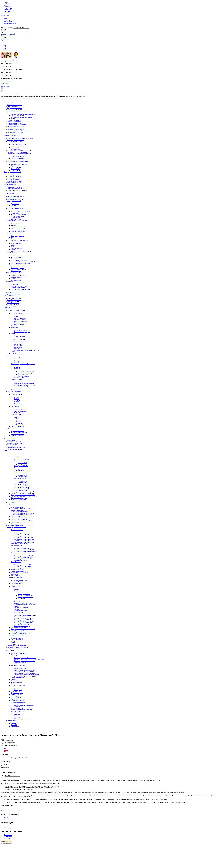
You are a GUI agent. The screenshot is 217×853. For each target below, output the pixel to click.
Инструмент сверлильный (15, 233)
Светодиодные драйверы (21, 624)
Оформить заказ (5, 86)
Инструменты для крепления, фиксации (19, 251)
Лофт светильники (12, 106)
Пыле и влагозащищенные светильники (19, 150)
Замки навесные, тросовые (15, 199)
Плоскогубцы (15, 207)
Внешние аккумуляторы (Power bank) (25, 385)
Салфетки (14, 353)
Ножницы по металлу (17, 230)
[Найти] (17, 93)
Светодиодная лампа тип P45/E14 (24, 542)
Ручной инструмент (10, 193)
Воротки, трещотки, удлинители (16, 196)
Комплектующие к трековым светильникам (23, 114)
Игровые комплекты (20, 319)
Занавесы (17, 601)
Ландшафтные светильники (15, 188)
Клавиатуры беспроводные (22, 332)
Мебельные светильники (14, 121)
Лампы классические (17, 530)
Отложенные (8, 836)
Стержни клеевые (16, 280)
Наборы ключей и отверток (19, 269)
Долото (13, 245)
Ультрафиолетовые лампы (18, 571)
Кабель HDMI (18, 345)
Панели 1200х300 (16, 167)
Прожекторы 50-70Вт (13, 178)
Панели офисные (16, 457)
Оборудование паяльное (14, 272)
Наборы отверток (16, 271)
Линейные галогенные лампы (19, 572)
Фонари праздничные (20, 610)
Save (7, 751)
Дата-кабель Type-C (23, 376)
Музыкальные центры (17, 434)
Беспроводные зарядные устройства (24, 383)
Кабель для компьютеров (18, 341)
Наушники (17, 362)
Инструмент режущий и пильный (17, 220)
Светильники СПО (16, 147)
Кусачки (13, 225)
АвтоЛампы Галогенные (14, 441)
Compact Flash (18, 409)
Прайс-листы (8, 8)
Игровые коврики (19, 324)
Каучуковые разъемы (17, 680)
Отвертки (10, 281)
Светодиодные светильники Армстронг (19, 153)
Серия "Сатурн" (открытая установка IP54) (26, 674)
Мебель (13, 351)
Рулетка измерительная (17, 216)
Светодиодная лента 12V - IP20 (23, 618)
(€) (5, 48)
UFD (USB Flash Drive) (17, 394)
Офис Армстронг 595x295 (21, 489)
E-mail (2, 32)
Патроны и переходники (18, 685)
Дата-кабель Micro (23, 374)
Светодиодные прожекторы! (12, 172)
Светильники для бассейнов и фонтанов (19, 131)
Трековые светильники (17, 115)
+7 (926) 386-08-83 (6, 66)
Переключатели (15, 691)
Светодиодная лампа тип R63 (22, 568)
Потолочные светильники (15, 109)
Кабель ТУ (14, 725)
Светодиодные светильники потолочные (23, 629)
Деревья (16, 600)
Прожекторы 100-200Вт (14, 176)
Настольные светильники (18, 627)
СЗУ (15, 388)
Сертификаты (8, 6)
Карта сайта (7, 827)
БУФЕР (6, 450)
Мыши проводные (19, 336)
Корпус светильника (17, 639)
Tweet (5, 748)
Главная (3, 99)
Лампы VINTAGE (16, 575)
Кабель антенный (19, 377)
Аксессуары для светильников (19, 499)
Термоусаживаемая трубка (18, 700)
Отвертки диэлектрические (19, 286)
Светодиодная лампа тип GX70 (23, 559)
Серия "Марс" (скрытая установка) (24, 671)
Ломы (12, 246)
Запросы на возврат (9, 21)
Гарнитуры (17, 361)
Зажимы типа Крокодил (14, 198)
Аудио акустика (12, 428)
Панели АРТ (11, 502)
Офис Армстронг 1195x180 (22, 478)
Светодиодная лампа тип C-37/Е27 (24, 539)
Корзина (3, 85)
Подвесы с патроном (17, 693)
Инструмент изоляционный (15, 219)
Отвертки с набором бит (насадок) (21, 289)
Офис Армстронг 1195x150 (22, 472)
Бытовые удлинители (17, 655)
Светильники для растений (15, 127)
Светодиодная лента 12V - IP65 (23, 620)
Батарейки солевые (13, 304)
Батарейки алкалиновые (14, 300)
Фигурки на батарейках (21, 607)
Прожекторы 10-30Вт (13, 175)
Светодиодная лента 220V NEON (24, 621)
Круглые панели (15, 166)
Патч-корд (17, 348)
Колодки (13, 683)
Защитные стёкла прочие (47, 99)
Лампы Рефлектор (16, 562)
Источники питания (17, 638)
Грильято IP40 (22, 469)
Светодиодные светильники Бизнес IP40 (22, 493)
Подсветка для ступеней (18, 507)
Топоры (13, 249)
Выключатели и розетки (18, 665)
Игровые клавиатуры (20, 321)
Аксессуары (9, 99)
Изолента (13, 679)
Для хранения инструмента (15, 294)
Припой (13, 278)
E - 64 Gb (17, 403)
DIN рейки (17, 714)
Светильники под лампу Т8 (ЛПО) (17, 647)
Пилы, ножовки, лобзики (18, 231)
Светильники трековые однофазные (21, 117)
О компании (7, 3)
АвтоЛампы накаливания (14, 443)
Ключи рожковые (16, 257)
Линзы (13, 641)
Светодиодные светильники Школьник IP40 (24, 496)
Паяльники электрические (18, 275)
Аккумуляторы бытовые (14, 298)
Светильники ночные (17, 584)
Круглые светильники (17, 146)
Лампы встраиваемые (17, 552)
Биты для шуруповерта (17, 236)
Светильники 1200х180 (17, 156)
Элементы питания (9, 295)
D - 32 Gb (17, 402)
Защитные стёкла (34, 99)
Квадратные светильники (18, 144)
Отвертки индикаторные (18, 287)
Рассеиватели (15, 644)
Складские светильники (14, 182)
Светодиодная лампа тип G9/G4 (23, 548)
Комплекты (14, 326)
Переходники (18, 690)
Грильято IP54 (22, 470)
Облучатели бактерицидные (19, 498)
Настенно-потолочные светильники (17, 124)
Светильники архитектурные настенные (22, 513)
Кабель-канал (15, 726)
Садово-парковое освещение (15, 504)
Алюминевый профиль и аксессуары (25, 615)
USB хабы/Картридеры (17, 426)
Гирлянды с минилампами (25, 597)
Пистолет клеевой (16, 277)
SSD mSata (17, 421)
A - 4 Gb (16, 397)
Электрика (10, 650)
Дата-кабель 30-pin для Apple (26, 371)
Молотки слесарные (16, 248)
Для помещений (22, 598)
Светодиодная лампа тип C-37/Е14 (24, 537)
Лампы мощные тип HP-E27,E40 (20, 543)
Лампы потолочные (16, 545)
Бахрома (16, 589)
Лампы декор (14, 574)
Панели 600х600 (15, 170)
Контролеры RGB (19, 616)
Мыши (13, 333)
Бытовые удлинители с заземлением (24, 661)
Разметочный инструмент (18, 214)
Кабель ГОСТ (15, 723)
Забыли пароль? (9, 34)
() (5, 46)
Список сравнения (9, 20)
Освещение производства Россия (17, 453)
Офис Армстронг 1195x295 (22, 484)
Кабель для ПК (18, 344)
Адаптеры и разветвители (18, 653)
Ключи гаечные (12, 252)
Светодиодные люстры (17, 630)
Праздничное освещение (18, 586)
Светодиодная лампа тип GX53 (23, 557)
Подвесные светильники (14, 108)
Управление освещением (18, 702)
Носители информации (14, 391)
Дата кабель (17, 368)
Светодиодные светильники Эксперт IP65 (23, 495)
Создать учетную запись (8, 36)
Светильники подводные (18, 516)
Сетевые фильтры (16, 696)
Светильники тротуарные (18, 522)
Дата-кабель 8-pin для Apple (26, 373)
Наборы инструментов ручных (16, 265)
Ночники (10, 134)
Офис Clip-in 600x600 (20, 490)
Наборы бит (14, 284)
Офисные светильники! (11, 135)
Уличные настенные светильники (17, 190)
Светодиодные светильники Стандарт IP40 (23, 492)
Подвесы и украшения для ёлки (23, 603)
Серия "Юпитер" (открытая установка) (25, 676)
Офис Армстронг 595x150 (21, 487)
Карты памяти (15, 406)
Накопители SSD (16, 414)
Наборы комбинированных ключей (21, 263)
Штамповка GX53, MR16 (21, 560)
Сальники (17, 717)
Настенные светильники (14, 105)
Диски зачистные (16, 243)
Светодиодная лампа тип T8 (15, 648)
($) (5, 45)
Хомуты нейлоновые (17, 708)
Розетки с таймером (20, 668)
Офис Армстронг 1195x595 (22, 485)
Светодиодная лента (17, 612)
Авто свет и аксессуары (11, 437)
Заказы (6, 18)
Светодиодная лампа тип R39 (22, 565)
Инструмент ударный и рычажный (17, 240)
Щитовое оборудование (18, 711)
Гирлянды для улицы (24, 594)
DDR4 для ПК (18, 417)
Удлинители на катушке (21, 662)
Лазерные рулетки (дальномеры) (20, 211)
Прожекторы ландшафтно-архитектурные (23, 508)
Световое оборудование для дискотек (25, 604)
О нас (5, 826)
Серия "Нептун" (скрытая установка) (25, 673)
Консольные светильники (14, 187)
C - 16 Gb (17, 400)
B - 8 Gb (16, 399)
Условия (6, 5)
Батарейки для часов (13, 301)
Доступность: (4, 745)
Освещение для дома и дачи (15, 577)
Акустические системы (17, 431)
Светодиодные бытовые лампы (16, 527)
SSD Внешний (18, 425)
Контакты (7, 11)
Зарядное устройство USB (21, 386)
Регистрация (8, 30)
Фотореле (17, 706)
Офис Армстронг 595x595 (21, 460)
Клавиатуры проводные (21, 330)
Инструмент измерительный (15, 208)
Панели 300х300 (15, 169)
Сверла (13, 239)
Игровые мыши (18, 322)
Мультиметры (15, 213)
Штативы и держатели (17, 389)
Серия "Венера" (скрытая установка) (25, 670)
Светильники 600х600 (17, 158)
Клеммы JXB (18, 715)
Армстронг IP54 (22, 464)
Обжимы (13, 205)
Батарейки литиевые (13, 303)
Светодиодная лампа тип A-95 (23, 536)
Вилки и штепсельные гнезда (19, 664)
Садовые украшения (17, 510)
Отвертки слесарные (17, 290)
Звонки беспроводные (17, 677)
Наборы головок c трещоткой (19, 260)
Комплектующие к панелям (19, 164)
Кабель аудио (18, 347)
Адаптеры (17, 367)
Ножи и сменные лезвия (18, 228)
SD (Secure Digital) (19, 412)
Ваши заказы (8, 835)
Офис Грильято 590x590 (21, 466)
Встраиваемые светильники (15, 126)
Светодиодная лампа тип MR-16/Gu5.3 (25, 551)
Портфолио (7, 9)
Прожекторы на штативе (14, 179)
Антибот (3, 29)
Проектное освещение (17, 501)
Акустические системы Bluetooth (20, 432)
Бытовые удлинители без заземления (25, 658)
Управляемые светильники (15, 132)
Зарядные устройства (17, 379)
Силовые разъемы (16, 697)
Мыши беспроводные (20, 338)
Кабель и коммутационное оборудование (23, 364)
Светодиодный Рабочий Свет (16, 447)
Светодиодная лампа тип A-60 (23, 533)
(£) (5, 50)
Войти (2, 30)
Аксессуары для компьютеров (16, 310)
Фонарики (10, 191)
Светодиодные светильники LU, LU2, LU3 (19, 525)
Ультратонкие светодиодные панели (17, 161)
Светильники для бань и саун (15, 129)
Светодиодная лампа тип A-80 (23, 534)
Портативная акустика (17, 435)
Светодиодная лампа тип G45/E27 (24, 540)
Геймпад (16, 316)
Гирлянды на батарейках (25, 595)
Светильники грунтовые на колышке (21, 514)
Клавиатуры (14, 327)
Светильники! (8, 102)
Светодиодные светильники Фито (21, 632)
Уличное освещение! (10, 184)
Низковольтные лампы (17, 569)
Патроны (16, 688)
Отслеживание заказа (7, 27)
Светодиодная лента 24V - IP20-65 (24, 623)
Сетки (16, 606)
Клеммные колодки (16, 682)
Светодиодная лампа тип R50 (22, 566)
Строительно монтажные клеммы (20, 699)
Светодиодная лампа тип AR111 (23, 556)
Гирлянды (17, 591)
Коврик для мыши (19, 339)
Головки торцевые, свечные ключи (21, 255)
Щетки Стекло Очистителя (15, 449)
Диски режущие (15, 223)
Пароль (3, 34)
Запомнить (5, 41)
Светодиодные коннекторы (22, 626)
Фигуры (16, 609)
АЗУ (15, 382)
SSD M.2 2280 (18, 420)
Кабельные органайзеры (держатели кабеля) (27, 350)
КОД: (2, 743)
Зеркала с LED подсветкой (18, 581)
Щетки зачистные (12, 292)
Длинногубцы (15, 204)
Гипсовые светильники (14, 120)
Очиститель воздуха (13, 444)
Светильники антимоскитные (19, 511)
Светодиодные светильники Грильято (18, 159)
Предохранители (12, 446)
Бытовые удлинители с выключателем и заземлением (29, 659)
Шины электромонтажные (22, 719)
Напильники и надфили (18, 226)
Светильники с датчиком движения (17, 152)
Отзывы (6, 12)
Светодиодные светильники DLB (20, 633)
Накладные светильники (14, 123)
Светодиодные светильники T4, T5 (17, 645)
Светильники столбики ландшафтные (22, 520)
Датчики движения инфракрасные (24, 705)
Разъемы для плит (16, 694)
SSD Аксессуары (19, 423)
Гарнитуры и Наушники (18, 357)
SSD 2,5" (16, 418)
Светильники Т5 (16, 149)
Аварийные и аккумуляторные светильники (20, 138)
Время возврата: (5, 740)
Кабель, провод (11, 720)
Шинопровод (15, 118)
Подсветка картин (16, 583)
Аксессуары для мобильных (21, 99)
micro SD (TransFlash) (20, 411)
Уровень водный (16, 217)
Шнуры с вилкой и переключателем (21, 709)
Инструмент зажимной (14, 201)
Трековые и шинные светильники (17, 111)
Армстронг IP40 (22, 463)
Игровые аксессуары (17, 313)
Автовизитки (11, 440)
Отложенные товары (10, 23)
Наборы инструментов (17, 268)
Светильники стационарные (19, 519)
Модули (13, 642)
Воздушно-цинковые (13, 306)
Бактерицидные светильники (15, 140)
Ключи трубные (15, 258)
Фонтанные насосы (16, 524)
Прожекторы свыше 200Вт (15, 181)
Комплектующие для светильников (17, 635)
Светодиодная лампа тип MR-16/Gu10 (25, 549)
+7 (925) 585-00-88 (6, 75)
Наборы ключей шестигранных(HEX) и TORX (24, 262)
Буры (12, 237)
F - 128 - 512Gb (18, 405)
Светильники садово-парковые (20, 517)
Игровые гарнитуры (20, 318)
